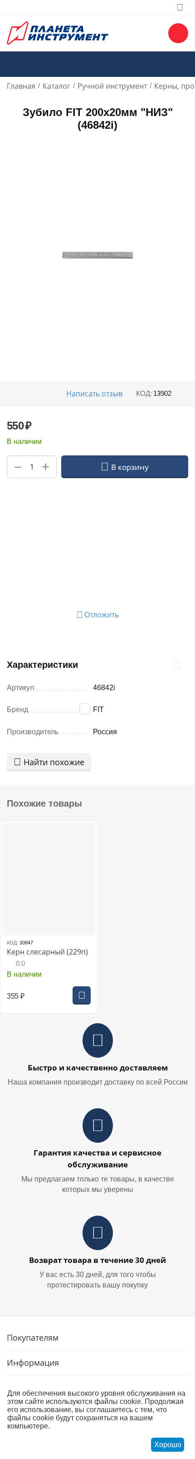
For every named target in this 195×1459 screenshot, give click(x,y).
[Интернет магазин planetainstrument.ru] (57, 32)
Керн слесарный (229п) (47, 952)
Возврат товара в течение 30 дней (97, 1260)
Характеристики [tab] (42, 665)
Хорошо (167, 1445)
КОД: (144, 393)
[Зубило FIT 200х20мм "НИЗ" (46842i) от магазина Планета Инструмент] (97, 255)
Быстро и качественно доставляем (98, 1067)
